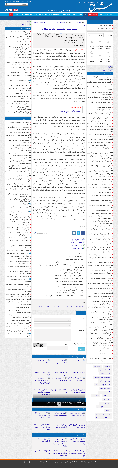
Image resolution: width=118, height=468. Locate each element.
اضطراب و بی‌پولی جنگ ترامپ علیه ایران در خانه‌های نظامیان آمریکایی (18, 216)
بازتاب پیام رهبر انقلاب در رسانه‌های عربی (19, 267)
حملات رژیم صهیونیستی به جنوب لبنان (18, 250)
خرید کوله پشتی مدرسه (103, 418)
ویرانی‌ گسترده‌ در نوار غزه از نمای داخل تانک (19, 76)
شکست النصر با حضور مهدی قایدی (101, 121)
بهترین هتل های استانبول (102, 377)
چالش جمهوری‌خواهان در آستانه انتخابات (17, 276)
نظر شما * (81, 330)
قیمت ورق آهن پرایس (103, 406)
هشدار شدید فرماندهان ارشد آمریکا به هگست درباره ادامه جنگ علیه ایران (19, 185)
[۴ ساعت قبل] (41, 364)
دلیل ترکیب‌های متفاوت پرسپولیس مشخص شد (102, 230)
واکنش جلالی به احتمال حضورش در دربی (99, 126)
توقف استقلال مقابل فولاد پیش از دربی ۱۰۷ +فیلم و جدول (100, 297)
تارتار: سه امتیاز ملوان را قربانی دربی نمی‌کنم (101, 354)
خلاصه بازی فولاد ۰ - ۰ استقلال (102, 293)
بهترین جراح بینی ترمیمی (102, 384)
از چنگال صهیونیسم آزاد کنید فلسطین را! (17, 238)
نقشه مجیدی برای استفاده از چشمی (72, 284)
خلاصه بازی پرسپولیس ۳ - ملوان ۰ (101, 139)
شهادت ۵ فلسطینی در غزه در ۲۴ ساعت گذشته (18, 285)
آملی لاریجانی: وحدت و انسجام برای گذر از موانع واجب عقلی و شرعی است (18, 295)
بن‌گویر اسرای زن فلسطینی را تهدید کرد (18, 323)
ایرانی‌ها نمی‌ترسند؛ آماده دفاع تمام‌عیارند (21, 280)
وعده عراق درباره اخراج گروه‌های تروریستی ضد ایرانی (20, 68)
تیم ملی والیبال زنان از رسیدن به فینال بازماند (101, 188)
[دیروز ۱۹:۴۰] (59, 417)
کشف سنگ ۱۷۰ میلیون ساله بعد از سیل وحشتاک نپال (18, 38)
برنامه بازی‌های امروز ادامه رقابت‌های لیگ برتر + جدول (101, 251)
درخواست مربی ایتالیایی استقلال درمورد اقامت (70, 293)
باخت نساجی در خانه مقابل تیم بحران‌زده (99, 327)
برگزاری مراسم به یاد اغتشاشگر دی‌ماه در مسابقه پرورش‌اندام (100, 98)
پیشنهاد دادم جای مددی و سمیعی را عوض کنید (69, 287)
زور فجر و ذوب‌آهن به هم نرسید (101, 145)
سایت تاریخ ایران (105, 373)
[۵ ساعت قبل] (76, 382)
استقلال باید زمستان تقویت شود (102, 118)
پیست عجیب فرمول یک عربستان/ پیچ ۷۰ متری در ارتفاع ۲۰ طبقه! (101, 217)
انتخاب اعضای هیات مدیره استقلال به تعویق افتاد (101, 206)
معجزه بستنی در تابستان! (22, 52)
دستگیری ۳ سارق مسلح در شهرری (19, 158)
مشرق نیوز (96, 6)
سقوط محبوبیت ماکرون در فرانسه (19, 132)
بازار (11, 14)
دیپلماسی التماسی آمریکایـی (21, 101)
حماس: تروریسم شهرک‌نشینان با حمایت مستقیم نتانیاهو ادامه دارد (18, 229)
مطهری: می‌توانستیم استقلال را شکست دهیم (100, 289)
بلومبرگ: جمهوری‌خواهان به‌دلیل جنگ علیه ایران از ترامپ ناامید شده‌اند (19, 63)
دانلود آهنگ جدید (105, 370)
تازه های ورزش (107, 73)
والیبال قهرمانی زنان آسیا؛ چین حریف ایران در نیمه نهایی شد (101, 359)
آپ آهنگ (107, 366)
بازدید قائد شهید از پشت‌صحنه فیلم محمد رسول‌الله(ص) (65, 402)
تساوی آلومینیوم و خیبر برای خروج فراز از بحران (100, 334)
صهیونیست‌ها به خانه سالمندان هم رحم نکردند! (18, 208)
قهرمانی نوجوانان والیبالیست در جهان (100, 177)
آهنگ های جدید (105, 388)
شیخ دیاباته (79, 306)
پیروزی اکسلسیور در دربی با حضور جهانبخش (102, 162)
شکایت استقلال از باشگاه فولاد (102, 110)
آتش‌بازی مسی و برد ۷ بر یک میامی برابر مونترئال (100, 114)
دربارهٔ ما (7, 1)
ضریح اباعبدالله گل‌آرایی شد (42, 451)
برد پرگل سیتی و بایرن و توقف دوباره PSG (101, 274)
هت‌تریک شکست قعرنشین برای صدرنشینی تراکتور (102, 347)
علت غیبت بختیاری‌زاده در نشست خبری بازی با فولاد (100, 284)
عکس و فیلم (28, 14)
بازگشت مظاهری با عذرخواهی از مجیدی (71, 290)
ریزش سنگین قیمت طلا (104, 28)
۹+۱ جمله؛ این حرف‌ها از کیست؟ (19, 212)
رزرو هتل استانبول (104, 381)
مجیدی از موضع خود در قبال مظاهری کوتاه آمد (69, 281)
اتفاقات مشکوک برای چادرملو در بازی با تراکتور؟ (101, 313)
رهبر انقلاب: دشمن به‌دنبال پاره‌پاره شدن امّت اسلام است (18, 97)
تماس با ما (15, 1)
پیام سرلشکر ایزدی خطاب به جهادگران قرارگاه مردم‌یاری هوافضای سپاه (19, 316)
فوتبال (47, 306)
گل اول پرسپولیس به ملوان (103, 174)
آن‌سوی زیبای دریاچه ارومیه (21, 55)
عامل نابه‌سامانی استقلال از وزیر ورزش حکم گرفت (68, 262)
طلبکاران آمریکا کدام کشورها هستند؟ (18, 104)
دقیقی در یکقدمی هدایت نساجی (101, 301)
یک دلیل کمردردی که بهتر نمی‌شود (19, 85)
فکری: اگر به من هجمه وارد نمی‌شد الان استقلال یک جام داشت (64, 296)
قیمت (110, 22)
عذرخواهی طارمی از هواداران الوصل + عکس (101, 201)
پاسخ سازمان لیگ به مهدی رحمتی (101, 213)
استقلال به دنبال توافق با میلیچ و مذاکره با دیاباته (69, 276)
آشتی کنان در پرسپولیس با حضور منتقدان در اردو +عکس (102, 318)
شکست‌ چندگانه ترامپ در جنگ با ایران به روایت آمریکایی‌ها (18, 303)
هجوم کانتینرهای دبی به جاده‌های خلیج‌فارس (20, 33)
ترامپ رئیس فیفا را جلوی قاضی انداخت (99, 226)
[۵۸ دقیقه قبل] (41, 443)
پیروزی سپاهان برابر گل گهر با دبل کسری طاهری (102, 339)
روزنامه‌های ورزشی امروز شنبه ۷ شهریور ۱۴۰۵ (100, 266)
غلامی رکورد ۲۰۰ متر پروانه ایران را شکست (102, 196)
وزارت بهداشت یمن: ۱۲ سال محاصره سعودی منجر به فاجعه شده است (19, 221)
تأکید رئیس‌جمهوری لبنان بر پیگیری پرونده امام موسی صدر (20, 262)
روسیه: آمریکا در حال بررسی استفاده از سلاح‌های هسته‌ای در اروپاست (19, 48)
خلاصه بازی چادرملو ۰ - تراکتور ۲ (102, 343)
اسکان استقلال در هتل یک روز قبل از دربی (101, 103)
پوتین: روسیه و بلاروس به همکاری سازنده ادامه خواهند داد (20, 311)
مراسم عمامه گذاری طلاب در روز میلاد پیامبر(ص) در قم (77, 453)
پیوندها (16, 14)
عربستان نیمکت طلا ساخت (103, 210)
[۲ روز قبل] (41, 417)
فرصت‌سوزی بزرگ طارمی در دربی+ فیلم (99, 262)
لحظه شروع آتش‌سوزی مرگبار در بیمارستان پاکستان (20, 162)
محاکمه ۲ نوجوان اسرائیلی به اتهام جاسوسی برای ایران (20, 272)
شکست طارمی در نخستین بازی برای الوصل (102, 323)
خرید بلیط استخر (105, 403)
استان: (109, 35)
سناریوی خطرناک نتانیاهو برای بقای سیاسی (20, 58)
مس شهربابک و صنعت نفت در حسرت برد (101, 149)
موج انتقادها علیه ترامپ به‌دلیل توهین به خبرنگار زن (18, 290)
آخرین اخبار (26, 119)
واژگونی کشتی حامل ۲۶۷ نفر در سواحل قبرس (18, 136)
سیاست (106, 14)
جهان (100, 14)
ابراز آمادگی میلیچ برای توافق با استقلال (71, 270)
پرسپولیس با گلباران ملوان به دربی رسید (99, 142)
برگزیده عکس (81, 435)
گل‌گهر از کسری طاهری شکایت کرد (101, 270)
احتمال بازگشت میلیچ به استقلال (73, 273)
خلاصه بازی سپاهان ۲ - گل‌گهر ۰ (101, 330)
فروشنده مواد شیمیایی (103, 414)
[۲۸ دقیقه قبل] (76, 443)
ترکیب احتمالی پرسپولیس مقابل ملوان (100, 255)
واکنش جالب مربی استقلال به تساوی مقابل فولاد (101, 279)
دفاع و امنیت (66, 14)
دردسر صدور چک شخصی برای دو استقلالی (59, 29)
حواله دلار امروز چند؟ (105, 25)
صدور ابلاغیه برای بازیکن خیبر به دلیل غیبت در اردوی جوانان (101, 222)
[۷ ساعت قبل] (59, 404)
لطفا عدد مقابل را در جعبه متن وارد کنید (73, 344)
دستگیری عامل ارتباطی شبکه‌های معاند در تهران (77, 391)
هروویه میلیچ (69, 306)
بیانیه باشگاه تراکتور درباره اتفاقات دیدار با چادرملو (100, 88)
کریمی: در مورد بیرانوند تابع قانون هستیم (99, 247)
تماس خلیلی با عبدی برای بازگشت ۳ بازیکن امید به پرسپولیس (101, 78)
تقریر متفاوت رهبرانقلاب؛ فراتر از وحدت (17, 253)
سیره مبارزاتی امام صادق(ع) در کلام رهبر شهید (18, 190)
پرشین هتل (106, 395)
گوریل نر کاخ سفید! (23, 204)
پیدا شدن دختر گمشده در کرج (20, 145)
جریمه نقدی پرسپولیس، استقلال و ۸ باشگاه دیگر (101, 243)
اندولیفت (107, 410)
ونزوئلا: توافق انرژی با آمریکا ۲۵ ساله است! (19, 113)
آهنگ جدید (95, 395)
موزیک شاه (97, 366)
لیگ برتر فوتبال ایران (57, 306)
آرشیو (22, 1)
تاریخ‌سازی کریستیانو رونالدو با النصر (100, 239)
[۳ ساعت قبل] (59, 364)
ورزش (85, 14)
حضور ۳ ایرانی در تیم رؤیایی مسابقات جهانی (101, 167)
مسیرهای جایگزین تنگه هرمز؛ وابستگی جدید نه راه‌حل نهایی (19, 43)
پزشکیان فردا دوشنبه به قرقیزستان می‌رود (20, 123)
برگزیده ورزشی (80, 409)
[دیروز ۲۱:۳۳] (76, 417)
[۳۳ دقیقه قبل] (59, 443)
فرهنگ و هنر (48, 14)
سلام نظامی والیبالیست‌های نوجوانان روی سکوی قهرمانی (101, 157)
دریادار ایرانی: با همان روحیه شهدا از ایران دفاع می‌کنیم (19, 195)
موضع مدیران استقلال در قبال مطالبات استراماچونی (68, 278)
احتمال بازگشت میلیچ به (69, 111)
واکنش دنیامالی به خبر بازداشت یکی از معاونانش (101, 135)
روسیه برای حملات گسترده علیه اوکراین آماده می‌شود (18, 327)
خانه (111, 14)
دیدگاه (21, 14)
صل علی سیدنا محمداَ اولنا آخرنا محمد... (17, 299)
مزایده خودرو (106, 399)
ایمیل (82, 324)
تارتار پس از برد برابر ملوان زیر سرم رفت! (99, 124)
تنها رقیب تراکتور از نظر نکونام (102, 304)
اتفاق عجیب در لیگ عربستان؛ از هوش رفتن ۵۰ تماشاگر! (101, 235)
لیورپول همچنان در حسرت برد (102, 192)
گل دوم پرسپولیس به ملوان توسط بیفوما (99, 171)
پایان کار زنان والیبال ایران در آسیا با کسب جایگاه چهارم (102, 93)
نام (83, 319)
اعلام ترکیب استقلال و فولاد (103, 351)
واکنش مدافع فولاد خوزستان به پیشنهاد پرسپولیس (100, 258)
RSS (28, 1)
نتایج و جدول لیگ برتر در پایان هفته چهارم (101, 130)
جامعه (41, 14)
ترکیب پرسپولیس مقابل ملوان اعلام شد (99, 184)
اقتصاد (35, 14)
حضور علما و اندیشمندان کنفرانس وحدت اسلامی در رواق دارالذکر (59, 453)
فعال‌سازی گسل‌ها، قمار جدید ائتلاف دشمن (19, 335)
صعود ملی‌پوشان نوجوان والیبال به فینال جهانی (100, 308)
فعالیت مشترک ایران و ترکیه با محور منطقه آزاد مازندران (20, 141)
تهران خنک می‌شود (79, 372)
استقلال (41, 306)
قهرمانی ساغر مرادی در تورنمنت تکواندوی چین (100, 83)
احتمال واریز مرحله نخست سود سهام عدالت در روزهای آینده (42, 392)
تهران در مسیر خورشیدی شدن (59, 373)
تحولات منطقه (93, 14)
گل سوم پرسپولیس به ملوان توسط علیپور (99, 153)
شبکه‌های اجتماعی (77, 14)
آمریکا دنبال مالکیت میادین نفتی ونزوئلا (17, 331)
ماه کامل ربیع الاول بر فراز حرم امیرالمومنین (21, 246)
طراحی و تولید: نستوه (59, 465)
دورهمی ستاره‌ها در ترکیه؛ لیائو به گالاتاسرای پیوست (102, 180)
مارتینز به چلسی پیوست (104, 107)
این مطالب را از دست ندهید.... (75, 357)
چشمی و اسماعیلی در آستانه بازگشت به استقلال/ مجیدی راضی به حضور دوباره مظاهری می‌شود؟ (61, 266)
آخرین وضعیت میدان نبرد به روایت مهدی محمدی (20, 81)
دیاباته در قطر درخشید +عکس (74, 259)
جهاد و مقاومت (57, 14)
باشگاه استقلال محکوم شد (75, 256)
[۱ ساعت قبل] (76, 364)
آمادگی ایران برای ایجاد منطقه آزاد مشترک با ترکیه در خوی (20, 108)
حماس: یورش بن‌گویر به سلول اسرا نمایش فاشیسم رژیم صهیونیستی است (20, 167)
